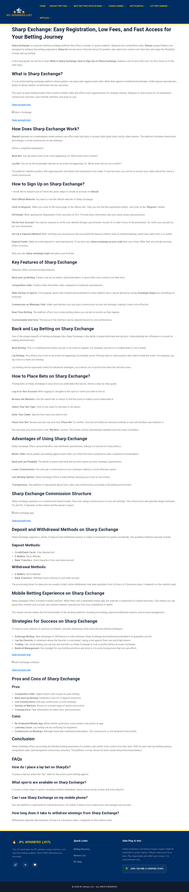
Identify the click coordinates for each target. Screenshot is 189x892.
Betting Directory (82, 849)
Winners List (80, 855)
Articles (44, 18)
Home (43, 6)
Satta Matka (136, 6)
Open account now (21, 104)
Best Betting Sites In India (88, 6)
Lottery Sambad (158, 6)
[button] (68, 6)
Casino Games (116, 6)
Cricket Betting (58, 6)
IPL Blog (78, 861)
